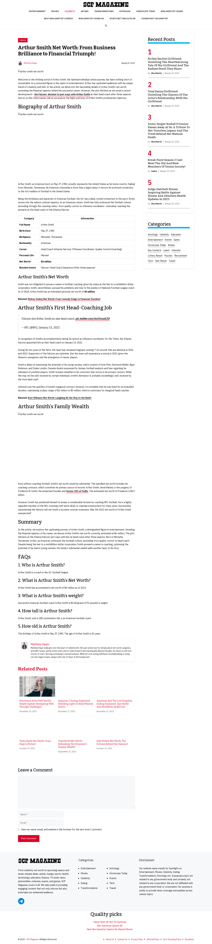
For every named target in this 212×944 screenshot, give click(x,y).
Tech (150, 260)
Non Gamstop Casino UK (91, 18)
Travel (172, 260)
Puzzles (168, 255)
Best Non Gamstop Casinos (58, 18)
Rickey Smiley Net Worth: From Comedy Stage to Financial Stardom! (64, 299)
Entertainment (37, 11)
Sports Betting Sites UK (123, 18)
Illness (171, 245)
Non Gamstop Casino (172, 11)
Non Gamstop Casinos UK (109, 925)
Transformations (103, 11)
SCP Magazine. (32, 939)
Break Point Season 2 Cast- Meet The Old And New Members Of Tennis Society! (166, 163)
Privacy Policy (137, 939)
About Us (110, 939)
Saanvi (154, 171)
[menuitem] (37, 694)
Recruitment (180, 255)
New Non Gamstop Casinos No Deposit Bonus (110, 929)
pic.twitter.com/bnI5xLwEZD (93, 319)
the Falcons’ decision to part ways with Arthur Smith (62, 94)
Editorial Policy (153, 939)
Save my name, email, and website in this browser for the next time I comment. (61, 829)
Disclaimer (189, 939)
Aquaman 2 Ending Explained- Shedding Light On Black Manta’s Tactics (75, 703)
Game (177, 239)
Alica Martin (156, 73)
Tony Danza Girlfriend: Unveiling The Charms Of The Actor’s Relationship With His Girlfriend (168, 96)
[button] (106, 25)
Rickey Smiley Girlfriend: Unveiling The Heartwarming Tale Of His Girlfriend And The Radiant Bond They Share (168, 63)
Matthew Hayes (30, 63)
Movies (55, 11)
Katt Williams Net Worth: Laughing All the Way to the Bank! (59, 397)
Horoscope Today (145, 11)
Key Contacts (154, 250)
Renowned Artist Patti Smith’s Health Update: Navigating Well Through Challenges (36, 703)
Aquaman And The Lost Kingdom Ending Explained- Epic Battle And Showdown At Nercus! (114, 703)
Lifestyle (176, 250)
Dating (84, 11)
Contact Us (122, 939)
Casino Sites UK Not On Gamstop (109, 921)
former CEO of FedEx (77, 491)
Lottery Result (155, 255)
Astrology (125, 11)
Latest (166, 250)
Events (168, 239)
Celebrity (70, 11)
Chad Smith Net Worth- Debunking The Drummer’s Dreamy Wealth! (72, 744)
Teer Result (161, 260)
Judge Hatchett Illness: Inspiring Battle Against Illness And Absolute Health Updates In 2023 (167, 194)
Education (176, 234)
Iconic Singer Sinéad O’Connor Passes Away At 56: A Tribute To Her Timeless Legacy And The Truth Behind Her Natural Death (169, 130)
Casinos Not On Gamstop (154, 18)
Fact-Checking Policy (172, 939)
